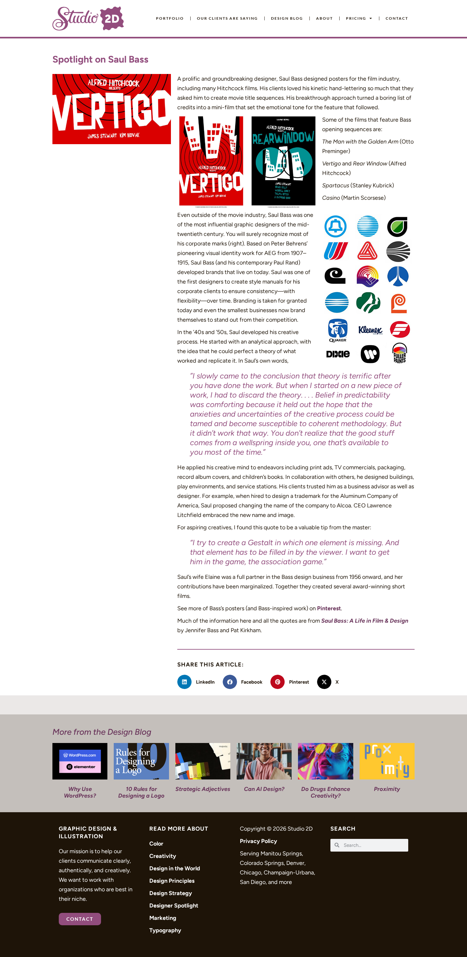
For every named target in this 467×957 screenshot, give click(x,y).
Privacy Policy (258, 841)
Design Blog (287, 18)
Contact (397, 18)
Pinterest (329, 608)
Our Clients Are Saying (227, 18)
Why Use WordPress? (80, 793)
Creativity (162, 856)
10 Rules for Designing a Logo (141, 793)
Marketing (162, 917)
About (324, 18)
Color (156, 843)
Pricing (356, 18)
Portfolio (170, 18)
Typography (165, 930)
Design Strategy (170, 893)
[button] (198, 682)
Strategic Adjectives (202, 789)
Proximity (387, 789)
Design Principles (171, 880)
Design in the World (174, 868)
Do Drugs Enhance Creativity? (325, 793)
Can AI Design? (264, 789)
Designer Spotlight (173, 905)
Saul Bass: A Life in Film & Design (364, 620)
